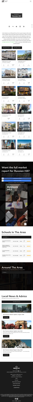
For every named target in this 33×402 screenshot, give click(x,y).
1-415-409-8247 (18, 375)
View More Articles (16, 301)
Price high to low (6, 47)
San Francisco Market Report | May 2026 (12, 350)
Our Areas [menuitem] (16, 380)
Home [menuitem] (17, 378)
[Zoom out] (32, 26)
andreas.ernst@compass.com (17, 374)
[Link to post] (16, 308)
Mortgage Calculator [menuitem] (16, 385)
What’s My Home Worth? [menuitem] (16, 381)
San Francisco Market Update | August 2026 (13, 314)
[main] (16, 182)
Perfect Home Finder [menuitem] (16, 383)
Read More (6, 317)
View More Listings (17, 47)
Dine (5, 272)
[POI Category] (9, 26)
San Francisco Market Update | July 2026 (12, 331)
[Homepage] (5, 1)
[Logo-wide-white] (16, 367)
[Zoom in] (32, 24)
